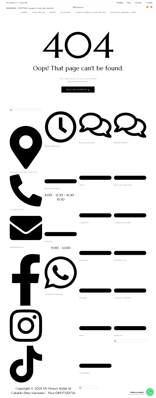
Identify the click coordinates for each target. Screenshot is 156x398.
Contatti (149, 3)
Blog (129, 3)
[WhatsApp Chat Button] (150, 392)
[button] (150, 8)
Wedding (120, 3)
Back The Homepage (77, 89)
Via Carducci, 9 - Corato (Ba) (16, 3)
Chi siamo (138, 3)
